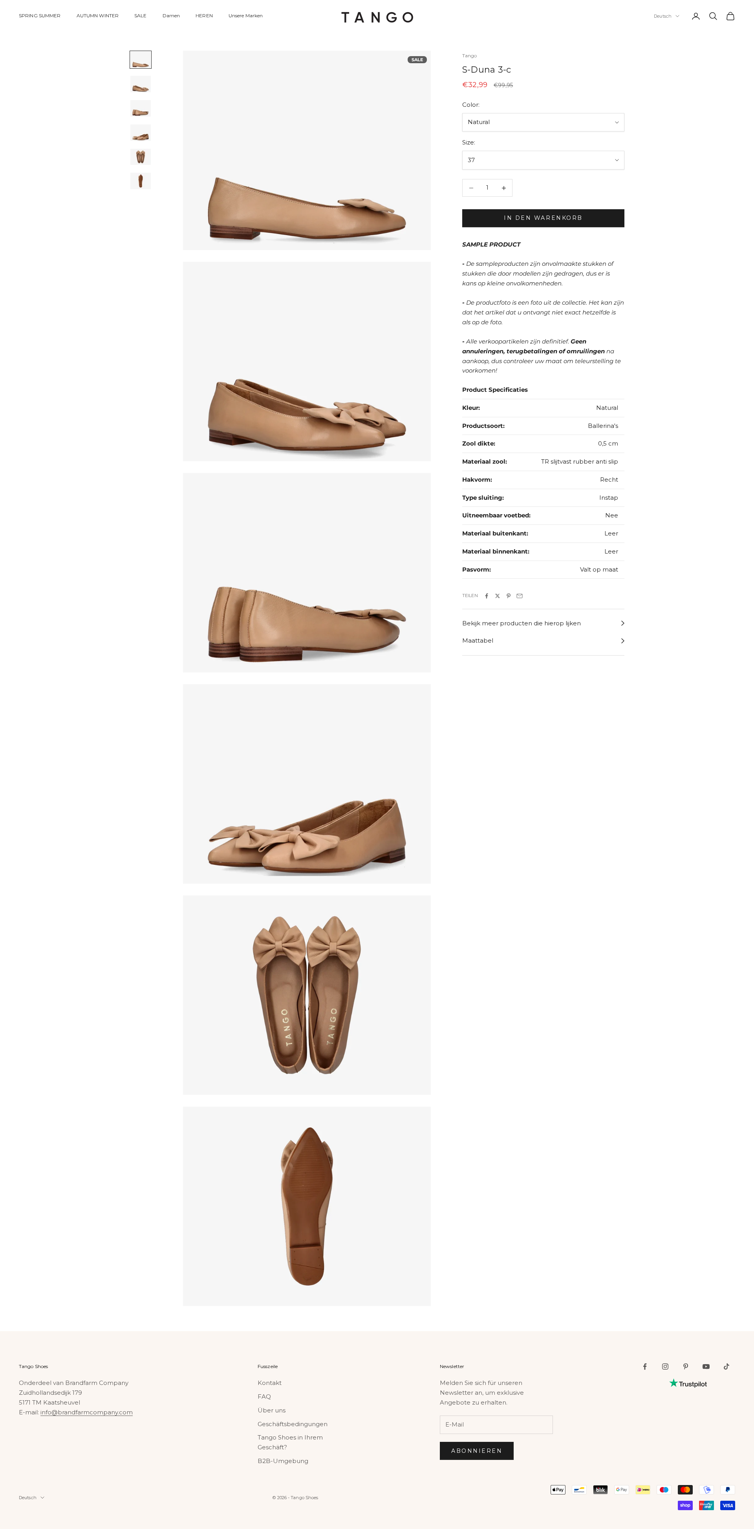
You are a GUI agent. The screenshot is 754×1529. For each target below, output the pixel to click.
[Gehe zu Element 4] (141, 133)
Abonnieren (476, 1450)
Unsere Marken (246, 15)
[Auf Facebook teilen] (486, 596)
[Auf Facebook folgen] (645, 1366)
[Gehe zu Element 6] (141, 181)
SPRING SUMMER (40, 15)
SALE (140, 15)
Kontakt (270, 1383)
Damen (171, 15)
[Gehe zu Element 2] (141, 84)
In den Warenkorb (543, 218)
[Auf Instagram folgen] (665, 1366)
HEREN (204, 15)
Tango (469, 55)
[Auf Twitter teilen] (497, 596)
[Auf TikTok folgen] (726, 1366)
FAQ (264, 1396)
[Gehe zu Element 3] (141, 108)
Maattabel (477, 641)
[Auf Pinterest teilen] (508, 596)
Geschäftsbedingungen (293, 1424)
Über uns (271, 1410)
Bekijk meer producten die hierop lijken (521, 623)
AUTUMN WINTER (98, 15)
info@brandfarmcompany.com (86, 1412)
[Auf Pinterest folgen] (686, 1366)
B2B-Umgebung (283, 1461)
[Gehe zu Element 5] (141, 157)
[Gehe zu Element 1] (141, 60)
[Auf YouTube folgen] (706, 1366)
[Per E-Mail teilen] (519, 596)
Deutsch (663, 16)
